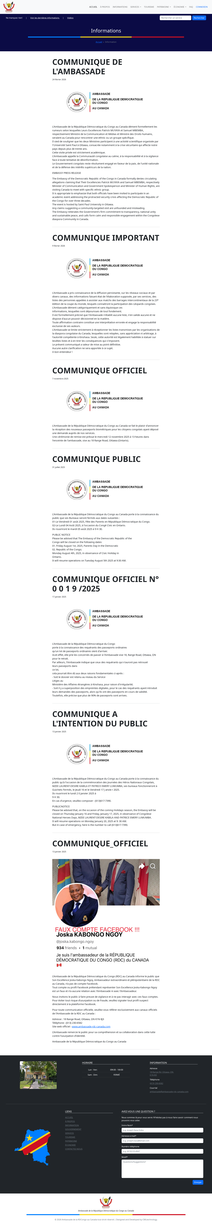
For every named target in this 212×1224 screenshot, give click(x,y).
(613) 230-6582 (156, 1083)
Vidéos (70, 17)
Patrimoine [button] (163, 7)
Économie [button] (179, 7)
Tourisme (149, 7)
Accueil (93, 7)
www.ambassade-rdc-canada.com (91, 1026)
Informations (120, 7)
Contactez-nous (73, 1149)
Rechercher (199, 17)
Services (69, 1133)
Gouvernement (73, 1129)
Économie (70, 1145)
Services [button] (135, 7)
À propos (105, 7)
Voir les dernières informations (45, 17)
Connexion (202, 7)
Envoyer (198, 1182)
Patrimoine (71, 1141)
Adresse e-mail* (129, 1136)
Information (72, 1125)
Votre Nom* (127, 1125)
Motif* (125, 1157)
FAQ (191, 7)
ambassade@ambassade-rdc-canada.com (169, 1091)
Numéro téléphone (130, 1146)
